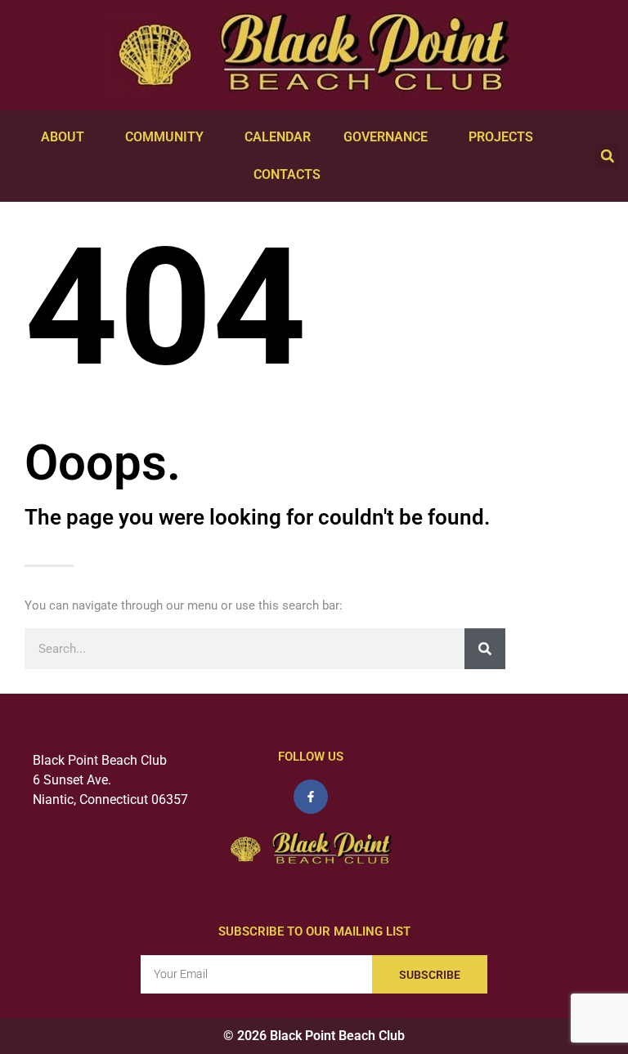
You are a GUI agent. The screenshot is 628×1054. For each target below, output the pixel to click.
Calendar (277, 137)
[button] (607, 156)
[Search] (484, 648)
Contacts (287, 174)
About (62, 137)
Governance (385, 137)
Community (164, 137)
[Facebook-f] (311, 796)
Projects (501, 137)
